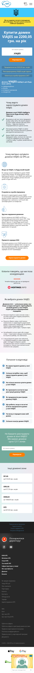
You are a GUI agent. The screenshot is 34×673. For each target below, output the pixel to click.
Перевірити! (17, 60)
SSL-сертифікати (7, 569)
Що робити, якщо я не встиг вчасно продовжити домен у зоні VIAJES (17, 406)
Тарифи (4, 599)
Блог (3, 611)
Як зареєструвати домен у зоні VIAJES (18, 367)
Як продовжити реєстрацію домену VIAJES (16, 398)
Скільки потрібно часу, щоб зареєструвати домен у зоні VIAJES (17, 375)
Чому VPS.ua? (6, 583)
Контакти (5, 594)
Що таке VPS (6, 614)
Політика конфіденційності (10, 631)
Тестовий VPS (6, 563)
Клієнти (4, 591)
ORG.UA (6, 486)
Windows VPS (6, 558)
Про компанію (6, 586)
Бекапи (4, 574)
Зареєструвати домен (17, 258)
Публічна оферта (7, 623)
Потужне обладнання (17, 530)
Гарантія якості (17, 526)
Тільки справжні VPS (17, 528)
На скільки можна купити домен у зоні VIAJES (18, 383)
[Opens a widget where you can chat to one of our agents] (22, 662)
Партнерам (5, 589)
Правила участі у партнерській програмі (14, 634)
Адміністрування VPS (8, 602)
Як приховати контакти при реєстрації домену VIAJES (17, 391)
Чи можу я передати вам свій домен (17, 415)
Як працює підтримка (8, 581)
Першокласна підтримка (17, 524)
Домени (4, 571)
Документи (5, 637)
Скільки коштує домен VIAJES (17, 421)
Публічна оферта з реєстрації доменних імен (16, 626)
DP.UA (5, 476)
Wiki (3, 609)
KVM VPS (4, 555)
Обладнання (6, 597)
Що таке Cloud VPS (7, 617)
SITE (5, 507)
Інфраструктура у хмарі (10, 566)
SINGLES (6, 497)
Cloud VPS (5, 561)
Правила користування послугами (13, 629)
